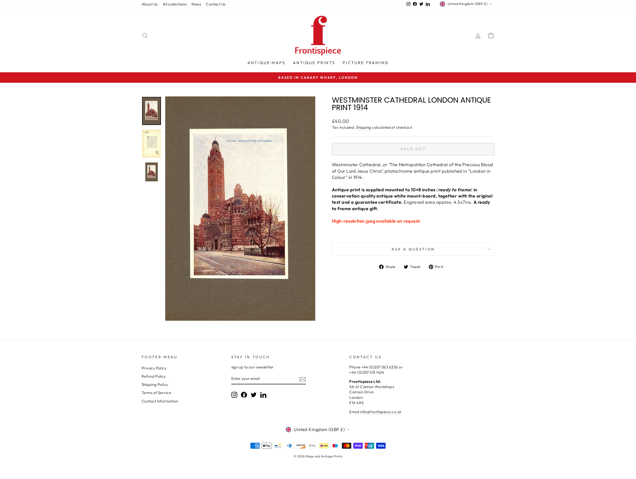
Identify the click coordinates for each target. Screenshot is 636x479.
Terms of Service (156, 392)
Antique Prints (314, 62)
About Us (150, 4)
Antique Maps (266, 62)
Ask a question (413, 249)
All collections (175, 4)
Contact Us (216, 4)
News (196, 4)
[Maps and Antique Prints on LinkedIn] (263, 395)
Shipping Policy (155, 384)
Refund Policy (154, 376)
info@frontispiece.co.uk (380, 411)
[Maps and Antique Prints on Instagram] (234, 395)
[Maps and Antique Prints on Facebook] (244, 395)
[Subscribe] (302, 378)
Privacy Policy (154, 368)
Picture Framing (366, 62)
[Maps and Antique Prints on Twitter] (254, 395)
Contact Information (160, 401)
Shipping (363, 127)
